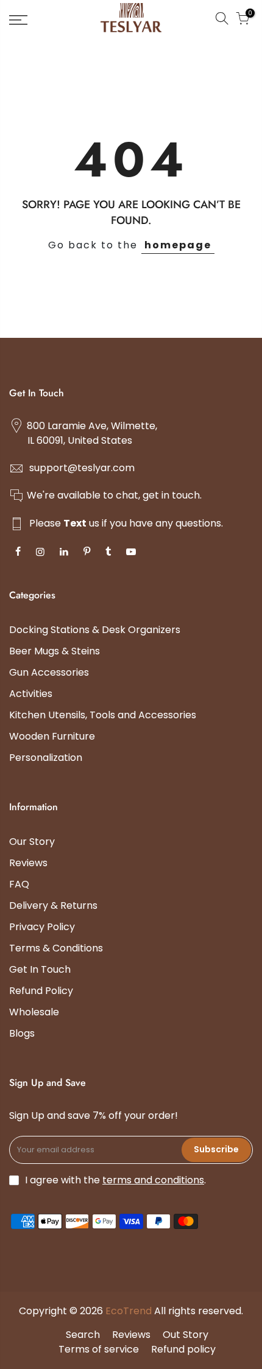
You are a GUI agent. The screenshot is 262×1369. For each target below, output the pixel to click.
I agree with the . (115, 1180)
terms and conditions (153, 1180)
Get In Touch (40, 969)
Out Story (185, 1335)
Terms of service (98, 1349)
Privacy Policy (42, 927)
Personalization (45, 758)
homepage (177, 245)
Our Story (32, 842)
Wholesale (34, 1012)
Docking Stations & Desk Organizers (94, 630)
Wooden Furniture (52, 736)
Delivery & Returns (53, 905)
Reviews (28, 863)
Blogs (22, 1033)
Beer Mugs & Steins (54, 651)
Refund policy (183, 1349)
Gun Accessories (49, 672)
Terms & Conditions (56, 948)
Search (83, 1335)
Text (75, 523)
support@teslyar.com (82, 468)
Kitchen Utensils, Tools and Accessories (102, 715)
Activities (30, 694)
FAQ (19, 884)
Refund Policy (41, 991)
